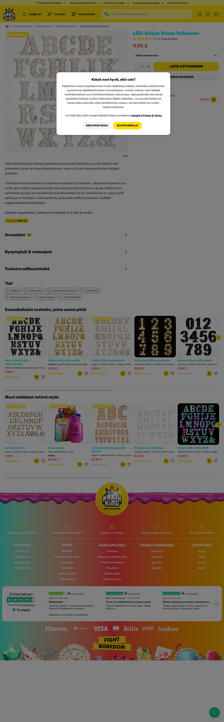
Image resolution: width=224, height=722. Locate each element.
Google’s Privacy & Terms (146, 115)
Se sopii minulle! (127, 125)
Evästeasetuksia (97, 125)
